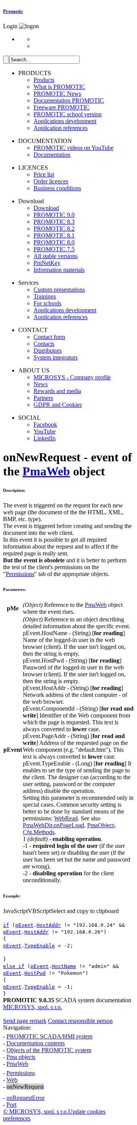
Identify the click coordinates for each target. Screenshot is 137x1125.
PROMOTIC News (57, 93)
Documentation (51, 154)
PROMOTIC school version (67, 114)
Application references (60, 128)
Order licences (50, 181)
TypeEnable (39, 945)
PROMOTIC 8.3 (54, 221)
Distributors (47, 350)
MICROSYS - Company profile (72, 377)
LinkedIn (44, 438)
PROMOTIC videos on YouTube (73, 147)
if (6, 925)
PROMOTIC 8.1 (54, 235)
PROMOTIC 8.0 (54, 242)
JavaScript (15, 911)
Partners (43, 398)
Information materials (58, 269)
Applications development (64, 121)
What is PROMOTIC (59, 86)
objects (20, 1057)
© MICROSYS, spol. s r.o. (35, 1111)
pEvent (24, 925)
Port (11, 1104)
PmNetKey (47, 263)
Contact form (49, 337)
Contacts (43, 343)
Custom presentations (59, 289)
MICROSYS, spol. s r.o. (32, 1007)
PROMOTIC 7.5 (54, 249)
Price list (43, 174)
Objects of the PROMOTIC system (48, 1050)
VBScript (39, 911)
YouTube (44, 431)
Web (12, 1080)
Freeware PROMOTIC (61, 107)
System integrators (55, 357)
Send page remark (24, 1020)
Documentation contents (35, 1043)
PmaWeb (46, 471)
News (40, 384)
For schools (47, 303)
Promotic (13, 11)
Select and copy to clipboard (85, 911)
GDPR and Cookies (57, 404)
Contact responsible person (80, 1020)
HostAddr (49, 925)
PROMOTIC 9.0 (54, 215)
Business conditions (57, 188)
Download (46, 208)
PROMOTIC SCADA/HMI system (49, 1036)
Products (43, 80)
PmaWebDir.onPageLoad (53, 825)
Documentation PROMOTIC (68, 100)
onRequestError (25, 1098)
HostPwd (35, 973)
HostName (64, 966)
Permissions (20, 574)
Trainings (44, 296)
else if (13, 966)
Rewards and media (57, 391)
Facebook (45, 424)
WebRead (66, 818)
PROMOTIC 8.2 (54, 228)
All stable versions (55, 256)
